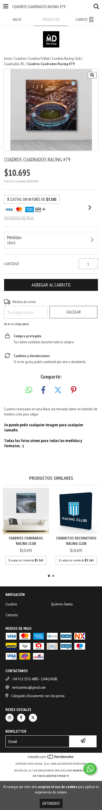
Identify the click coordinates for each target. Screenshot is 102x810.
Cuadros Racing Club (66, 58)
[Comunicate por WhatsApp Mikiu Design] (90, 769)
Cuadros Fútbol (38, 58)
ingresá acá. (80, 770)
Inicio (7, 58)
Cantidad (11, 263)
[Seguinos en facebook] (21, 718)
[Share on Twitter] (58, 390)
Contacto (11, 614)
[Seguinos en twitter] (33, 718)
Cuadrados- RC (14, 63)
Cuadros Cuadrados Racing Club (26, 540)
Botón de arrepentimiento (51, 776)
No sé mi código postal (16, 324)
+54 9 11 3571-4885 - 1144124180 (34, 678)
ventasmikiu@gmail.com (29, 687)
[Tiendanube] (51, 758)
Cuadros (20, 58)
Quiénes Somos (62, 604)
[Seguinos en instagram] (9, 718)
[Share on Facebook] (43, 390)
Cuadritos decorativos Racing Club (76, 540)
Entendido (51, 803)
